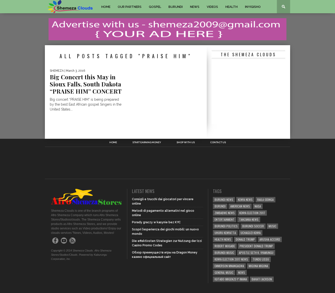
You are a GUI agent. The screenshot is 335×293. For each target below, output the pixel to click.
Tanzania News (248, 219)
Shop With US (186, 142)
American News (240, 206)
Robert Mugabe (225, 246)
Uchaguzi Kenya (251, 233)
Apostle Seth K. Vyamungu (256, 253)
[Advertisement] (248, 92)
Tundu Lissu (261, 259)
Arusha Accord (269, 239)
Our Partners (130, 7)
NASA (258, 206)
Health (231, 7)
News (194, 7)
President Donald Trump (256, 246)
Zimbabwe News (225, 213)
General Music (224, 272)
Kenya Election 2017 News (231, 259)
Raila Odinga (265, 199)
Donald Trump (245, 239)
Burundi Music (224, 253)
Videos (212, 7)
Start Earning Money (146, 142)
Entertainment (224, 219)
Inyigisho (253, 7)
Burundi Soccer (253, 226)
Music (272, 226)
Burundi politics (226, 226)
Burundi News (224, 199)
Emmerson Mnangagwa (229, 266)
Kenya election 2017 (252, 213)
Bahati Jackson (262, 279)
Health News (223, 239)
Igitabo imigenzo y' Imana (231, 279)
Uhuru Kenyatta (225, 233)
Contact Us (218, 142)
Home (105, 7)
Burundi (175, 7)
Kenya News (245, 199)
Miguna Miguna (258, 266)
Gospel (155, 7)
